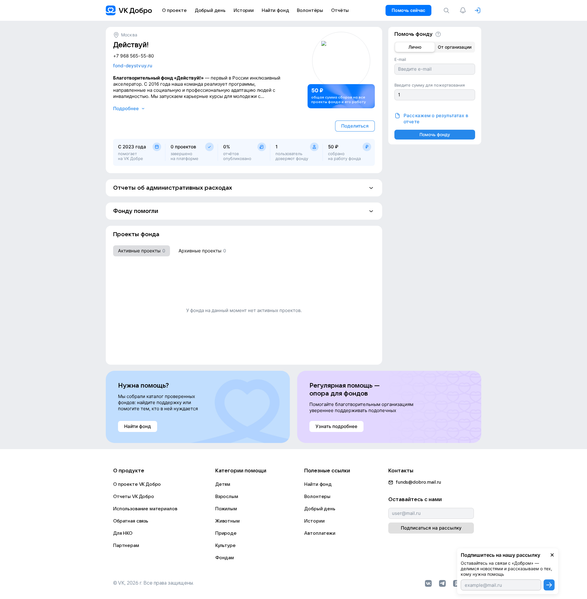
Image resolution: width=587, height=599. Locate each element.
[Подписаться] (549, 584)
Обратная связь (130, 521)
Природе (226, 533)
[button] (244, 188)
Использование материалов (145, 508)
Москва (129, 34)
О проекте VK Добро (137, 484)
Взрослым (226, 496)
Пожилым (226, 508)
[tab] (141, 250)
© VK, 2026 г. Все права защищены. (153, 583)
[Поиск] (447, 10)
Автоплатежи (319, 533)
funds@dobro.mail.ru (418, 482)
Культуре (225, 545)
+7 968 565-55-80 (133, 56)
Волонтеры (317, 496)
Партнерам (126, 545)
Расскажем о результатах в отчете (436, 119)
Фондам (224, 557)
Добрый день (319, 508)
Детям (222, 484)
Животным (227, 521)
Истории (314, 521)
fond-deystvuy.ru (132, 66)
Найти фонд (318, 484)
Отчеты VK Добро (133, 496)
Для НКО (122, 533)
